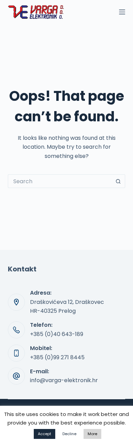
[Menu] (122, 12)
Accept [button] (44, 434)
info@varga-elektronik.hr (64, 380)
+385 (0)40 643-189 (56, 334)
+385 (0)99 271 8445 (57, 357)
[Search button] (118, 181)
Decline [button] (69, 434)
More (92, 434)
